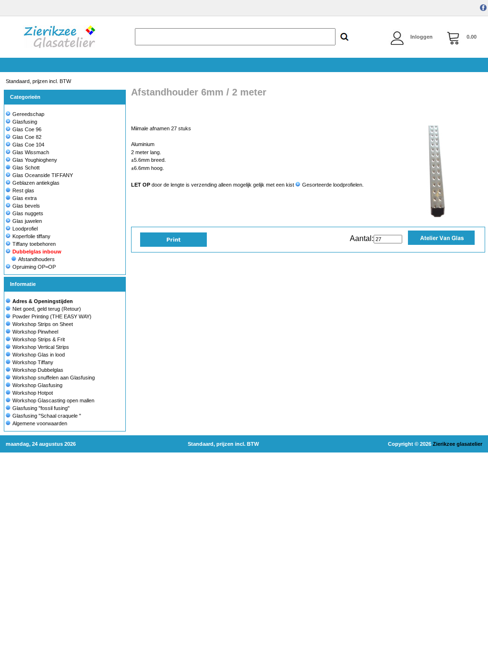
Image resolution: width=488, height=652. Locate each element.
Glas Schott (26, 167)
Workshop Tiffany (32, 362)
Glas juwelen (27, 221)
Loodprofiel (25, 228)
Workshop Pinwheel (35, 332)
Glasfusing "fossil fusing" (41, 408)
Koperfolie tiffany (31, 236)
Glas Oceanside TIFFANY (42, 175)
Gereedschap (28, 114)
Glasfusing (24, 122)
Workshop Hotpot (32, 393)
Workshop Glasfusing (37, 385)
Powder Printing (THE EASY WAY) (52, 316)
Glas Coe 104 (28, 144)
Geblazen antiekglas (36, 183)
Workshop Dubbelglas (37, 370)
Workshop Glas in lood (38, 355)
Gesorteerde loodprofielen (332, 185)
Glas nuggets (27, 213)
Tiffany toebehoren (34, 244)
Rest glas (23, 190)
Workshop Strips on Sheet (42, 324)
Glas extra (24, 198)
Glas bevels (26, 206)
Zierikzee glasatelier (457, 444)
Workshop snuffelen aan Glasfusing (53, 377)
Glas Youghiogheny (34, 160)
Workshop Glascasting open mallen (53, 400)
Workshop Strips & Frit (38, 339)
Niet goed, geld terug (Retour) (46, 309)
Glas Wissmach (30, 152)
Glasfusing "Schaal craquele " (46, 416)
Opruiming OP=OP (34, 267)
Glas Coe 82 (26, 137)
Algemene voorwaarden (39, 423)
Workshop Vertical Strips (40, 347)
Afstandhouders (36, 259)
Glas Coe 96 (26, 129)
